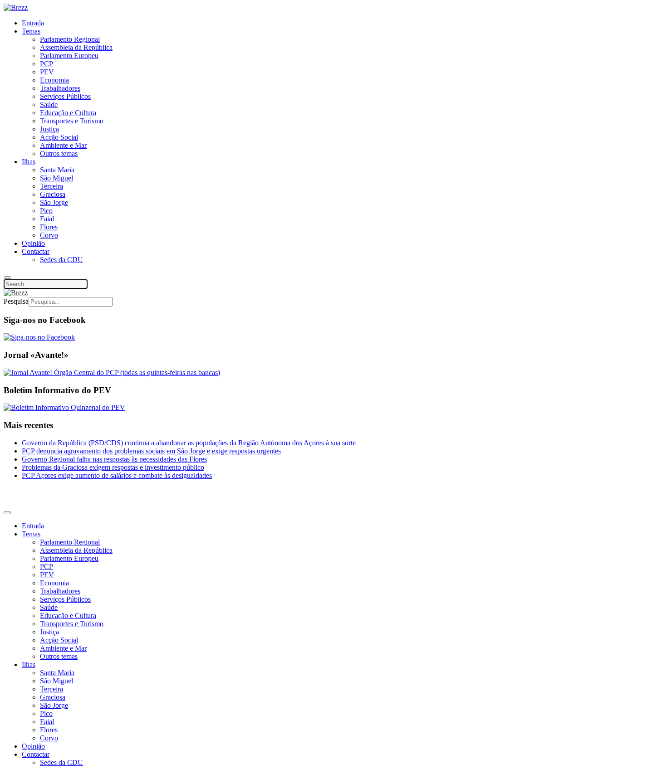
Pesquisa (16, 301)
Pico (46, 210)
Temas (31, 31)
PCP (46, 64)
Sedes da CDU (61, 259)
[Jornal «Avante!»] (112, 372)
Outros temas (59, 153)
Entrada (33, 23)
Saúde (49, 104)
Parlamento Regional (70, 39)
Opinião (33, 243)
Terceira (51, 186)
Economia (54, 80)
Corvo (49, 235)
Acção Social (59, 137)
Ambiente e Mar (63, 145)
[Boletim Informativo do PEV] (64, 407)
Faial (47, 219)
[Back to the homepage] (16, 7)
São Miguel (56, 178)
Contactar (35, 251)
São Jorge (54, 202)
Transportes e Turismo (71, 121)
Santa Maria (57, 170)
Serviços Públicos (65, 96)
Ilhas (28, 162)
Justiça (49, 129)
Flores (49, 227)
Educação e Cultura (68, 113)
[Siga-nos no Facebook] (39, 337)
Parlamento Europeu (69, 55)
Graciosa (52, 194)
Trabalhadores (60, 88)
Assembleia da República (76, 47)
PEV (47, 72)
